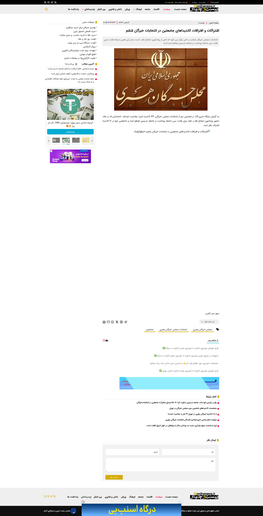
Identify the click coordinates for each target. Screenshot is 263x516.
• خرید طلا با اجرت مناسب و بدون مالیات (78, 35)
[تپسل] (83, 502)
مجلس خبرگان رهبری (202, 329)
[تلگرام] (52, 2)
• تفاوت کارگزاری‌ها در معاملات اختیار (80, 58)
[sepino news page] (169, 388)
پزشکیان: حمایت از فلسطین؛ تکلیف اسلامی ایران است (72, 73)
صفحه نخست (180, 9)
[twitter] (117, 322)
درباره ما (194, 2)
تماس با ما (202, 2)
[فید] (55, 2)
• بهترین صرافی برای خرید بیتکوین (81, 27)
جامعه (148, 9)
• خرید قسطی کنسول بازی (85, 31)
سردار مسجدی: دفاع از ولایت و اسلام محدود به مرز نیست (71, 68)
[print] (104, 322)
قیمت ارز (168, 2)
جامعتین (150, 329)
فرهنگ (138, 9)
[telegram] (125, 322)
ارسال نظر (114, 477)
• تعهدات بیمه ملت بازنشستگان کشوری (79, 50)
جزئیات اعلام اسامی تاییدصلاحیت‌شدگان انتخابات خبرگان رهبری (191, 419)
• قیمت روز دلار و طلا (87, 39)
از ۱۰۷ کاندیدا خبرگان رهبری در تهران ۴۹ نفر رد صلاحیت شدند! (192, 414)
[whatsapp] (112, 322)
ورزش (128, 9)
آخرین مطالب (88, 64)
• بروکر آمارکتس (90, 46)
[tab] (89, 64)
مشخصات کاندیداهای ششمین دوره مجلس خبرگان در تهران (193, 408)
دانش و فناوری (115, 9)
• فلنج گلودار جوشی (88, 54)
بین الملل (101, 9)
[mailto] (108, 322)
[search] (46, 9)
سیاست (167, 9)
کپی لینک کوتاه (209, 322)
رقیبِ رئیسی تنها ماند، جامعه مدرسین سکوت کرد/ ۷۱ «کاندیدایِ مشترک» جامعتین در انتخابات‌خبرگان (177, 402)
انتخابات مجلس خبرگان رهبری (173, 329)
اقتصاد (156, 9)
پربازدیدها (69, 64)
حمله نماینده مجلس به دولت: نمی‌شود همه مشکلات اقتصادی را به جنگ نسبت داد (69, 80)
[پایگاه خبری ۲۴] (204, 12)
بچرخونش (70, 131)
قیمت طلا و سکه (180, 2)
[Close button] (180, 502)
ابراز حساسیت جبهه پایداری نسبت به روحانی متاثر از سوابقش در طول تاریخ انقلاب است (182, 425)
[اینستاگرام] (48, 2)
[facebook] (121, 321)
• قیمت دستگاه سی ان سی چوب (82, 43)
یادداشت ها (74, 9)
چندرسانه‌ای (89, 9)
